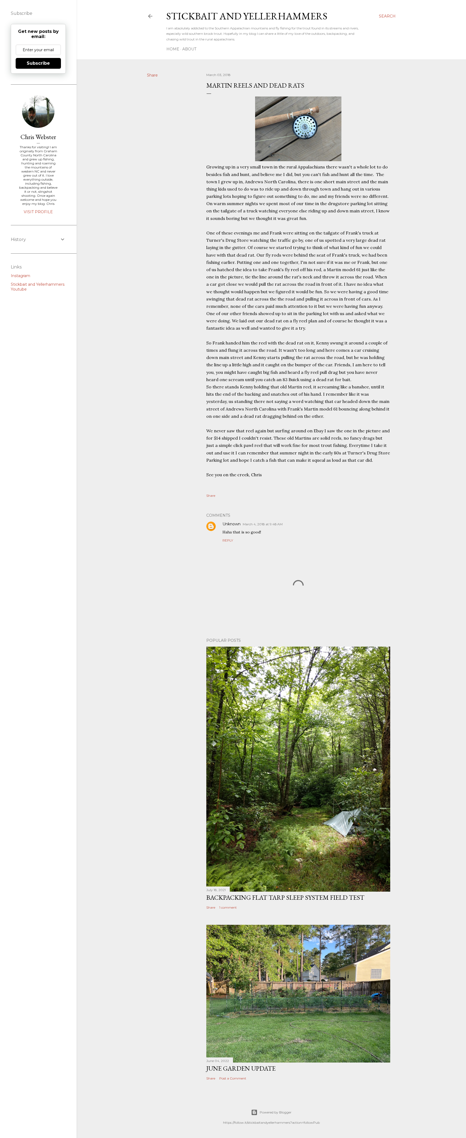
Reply (227, 540)
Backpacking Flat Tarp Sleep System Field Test (285, 897)
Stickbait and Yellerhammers (246, 16)
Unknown (231, 524)
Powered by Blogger (276, 1112)
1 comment (228, 907)
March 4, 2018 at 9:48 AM (263, 524)
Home (172, 49)
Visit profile (38, 211)
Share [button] (152, 75)
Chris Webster (38, 137)
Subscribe (38, 63)
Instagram (20, 275)
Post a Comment (232, 1078)
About (189, 49)
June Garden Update (241, 1068)
